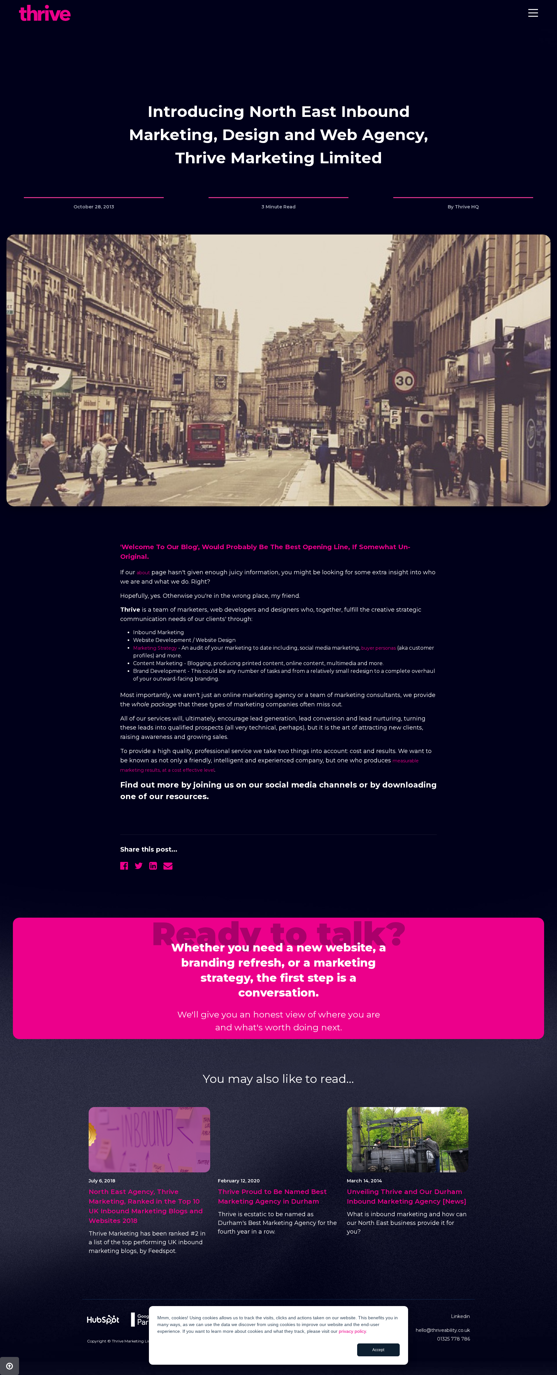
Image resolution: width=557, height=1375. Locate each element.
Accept (378, 1350)
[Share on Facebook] (124, 866)
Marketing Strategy (155, 648)
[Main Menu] (533, 14)
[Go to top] (9, 1366)
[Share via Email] (167, 866)
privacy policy (352, 1331)
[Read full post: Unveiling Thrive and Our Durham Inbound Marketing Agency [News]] (407, 1139)
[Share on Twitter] (138, 866)
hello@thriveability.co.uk (443, 1330)
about (143, 573)
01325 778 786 (453, 1339)
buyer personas (378, 648)
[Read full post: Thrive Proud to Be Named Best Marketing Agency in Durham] (278, 1139)
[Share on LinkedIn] (153, 866)
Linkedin (460, 1316)
